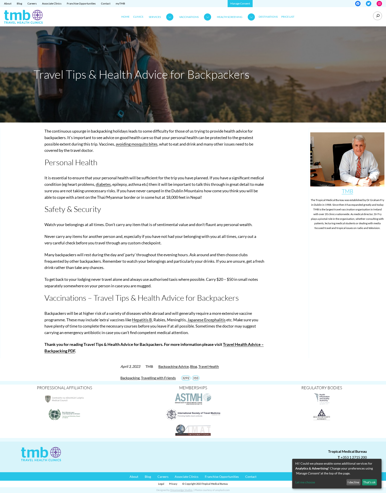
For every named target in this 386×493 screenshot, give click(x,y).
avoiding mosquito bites (136, 144)
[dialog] (337, 474)
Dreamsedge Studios (181, 490)
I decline (353, 482)
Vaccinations (189, 17)
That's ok (369, 482)
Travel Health (208, 366)
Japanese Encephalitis (206, 319)
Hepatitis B (142, 319)
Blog (193, 366)
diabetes (103, 184)
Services (155, 17)
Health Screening (229, 17)
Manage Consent (240, 3)
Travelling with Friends (158, 378)
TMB (347, 191)
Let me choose (305, 482)
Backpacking (130, 378)
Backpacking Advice (173, 366)
